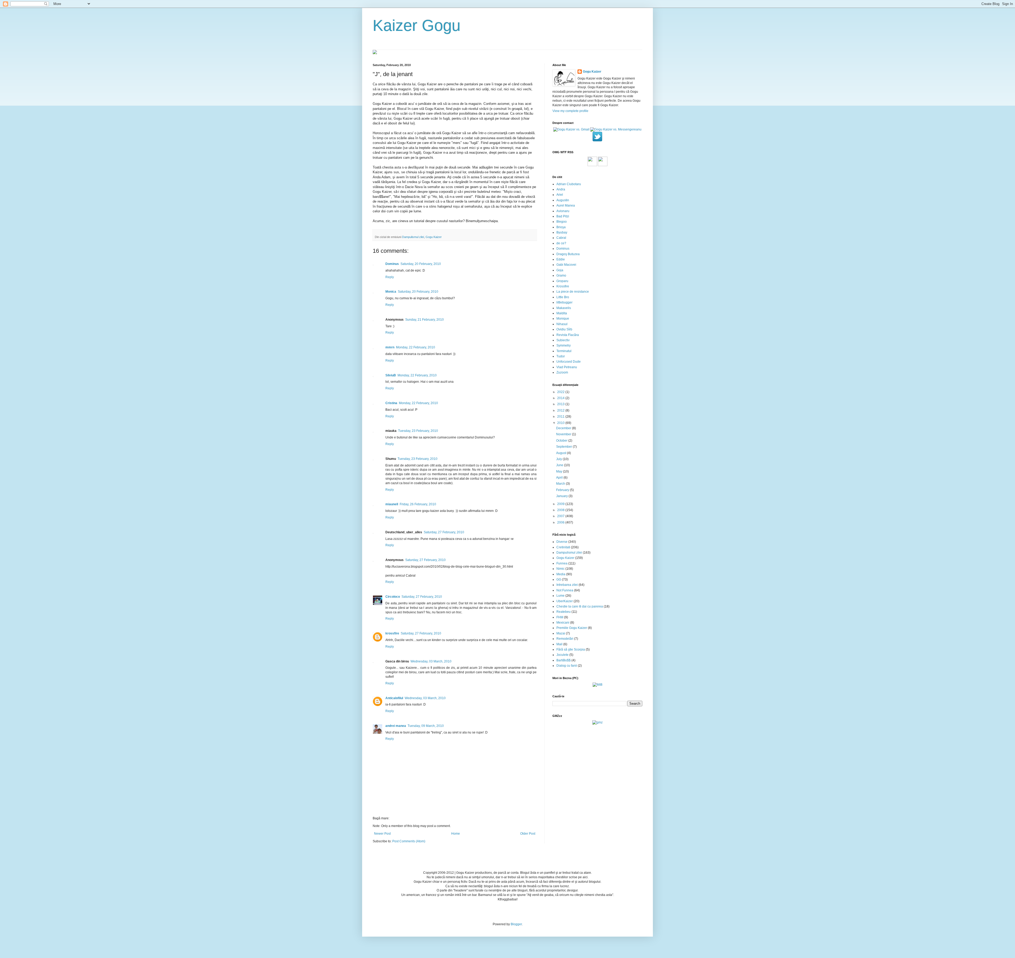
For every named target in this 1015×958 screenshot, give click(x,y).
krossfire (392, 633)
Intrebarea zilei (567, 585)
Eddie (560, 259)
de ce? (561, 243)
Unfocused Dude (568, 361)
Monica (390, 291)
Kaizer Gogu (416, 25)
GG (558, 579)
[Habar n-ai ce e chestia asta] (592, 165)
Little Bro (562, 297)
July (559, 459)
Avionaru (562, 211)
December (564, 428)
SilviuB (390, 375)
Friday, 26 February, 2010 (418, 504)
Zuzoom (562, 372)
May (559, 471)
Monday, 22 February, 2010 (415, 347)
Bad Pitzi (562, 216)
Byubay (561, 232)
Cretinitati (563, 547)
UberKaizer (564, 601)
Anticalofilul (394, 698)
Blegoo (561, 221)
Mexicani (562, 622)
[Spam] (602, 165)
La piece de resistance (572, 291)
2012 (561, 410)
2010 (561, 423)
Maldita (561, 313)
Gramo (561, 275)
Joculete (562, 655)
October (562, 440)
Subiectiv (563, 340)
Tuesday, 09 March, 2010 (426, 726)
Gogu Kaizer (434, 237)
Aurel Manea (565, 205)
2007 (561, 516)
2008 (561, 510)
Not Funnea (564, 590)
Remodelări (564, 639)
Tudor (560, 356)
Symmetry (563, 345)
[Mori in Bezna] (597, 684)
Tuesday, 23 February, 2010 (418, 431)
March (561, 483)
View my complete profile (570, 111)
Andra (560, 189)
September (564, 446)
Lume (560, 595)
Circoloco (392, 597)
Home (455, 833)
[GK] (375, 53)
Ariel (559, 195)
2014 (561, 398)
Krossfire (562, 286)
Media (560, 574)
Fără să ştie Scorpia (570, 649)
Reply (389, 277)
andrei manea (395, 726)
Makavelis (563, 308)
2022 (561, 392)
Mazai (560, 633)
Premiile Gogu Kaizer (571, 628)
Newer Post (382, 833)
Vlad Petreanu (566, 367)
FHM (559, 617)
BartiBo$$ (563, 660)
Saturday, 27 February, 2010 (444, 532)
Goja (559, 270)
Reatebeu (563, 612)
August (561, 453)
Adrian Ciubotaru (568, 184)
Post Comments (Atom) (408, 841)
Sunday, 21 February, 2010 (424, 319)
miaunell (391, 504)
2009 (561, 504)
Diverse (562, 542)
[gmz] (597, 722)
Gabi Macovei (566, 265)
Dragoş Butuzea (568, 254)
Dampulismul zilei (413, 237)
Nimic (560, 569)
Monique (562, 318)
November (564, 434)
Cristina (391, 403)
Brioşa (561, 227)
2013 (561, 404)
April (560, 477)
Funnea (562, 563)
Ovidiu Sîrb (564, 329)
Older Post (527, 833)
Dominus (392, 264)
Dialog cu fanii (566, 665)
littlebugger (564, 302)
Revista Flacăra (567, 335)
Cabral (561, 238)
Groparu (562, 281)
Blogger (516, 924)
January (562, 496)
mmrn (389, 347)
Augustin (562, 200)
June (560, 465)
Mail (559, 644)
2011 (561, 416)
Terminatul (563, 351)
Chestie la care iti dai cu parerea (579, 606)
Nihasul (562, 324)
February (563, 490)
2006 (561, 522)
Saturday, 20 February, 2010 (420, 264)
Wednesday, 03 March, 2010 (430, 661)
